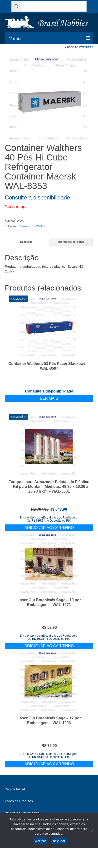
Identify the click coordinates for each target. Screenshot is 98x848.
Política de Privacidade (22, 813)
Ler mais (49, 398)
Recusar (59, 841)
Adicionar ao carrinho (49, 528)
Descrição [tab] (26, 241)
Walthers (86, 47)
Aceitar (40, 841)
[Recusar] (92, 830)
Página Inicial (15, 789)
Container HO (27, 226)
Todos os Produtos (19, 801)
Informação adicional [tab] (71, 241)
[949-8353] (49, 98)
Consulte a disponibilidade (37, 197)
